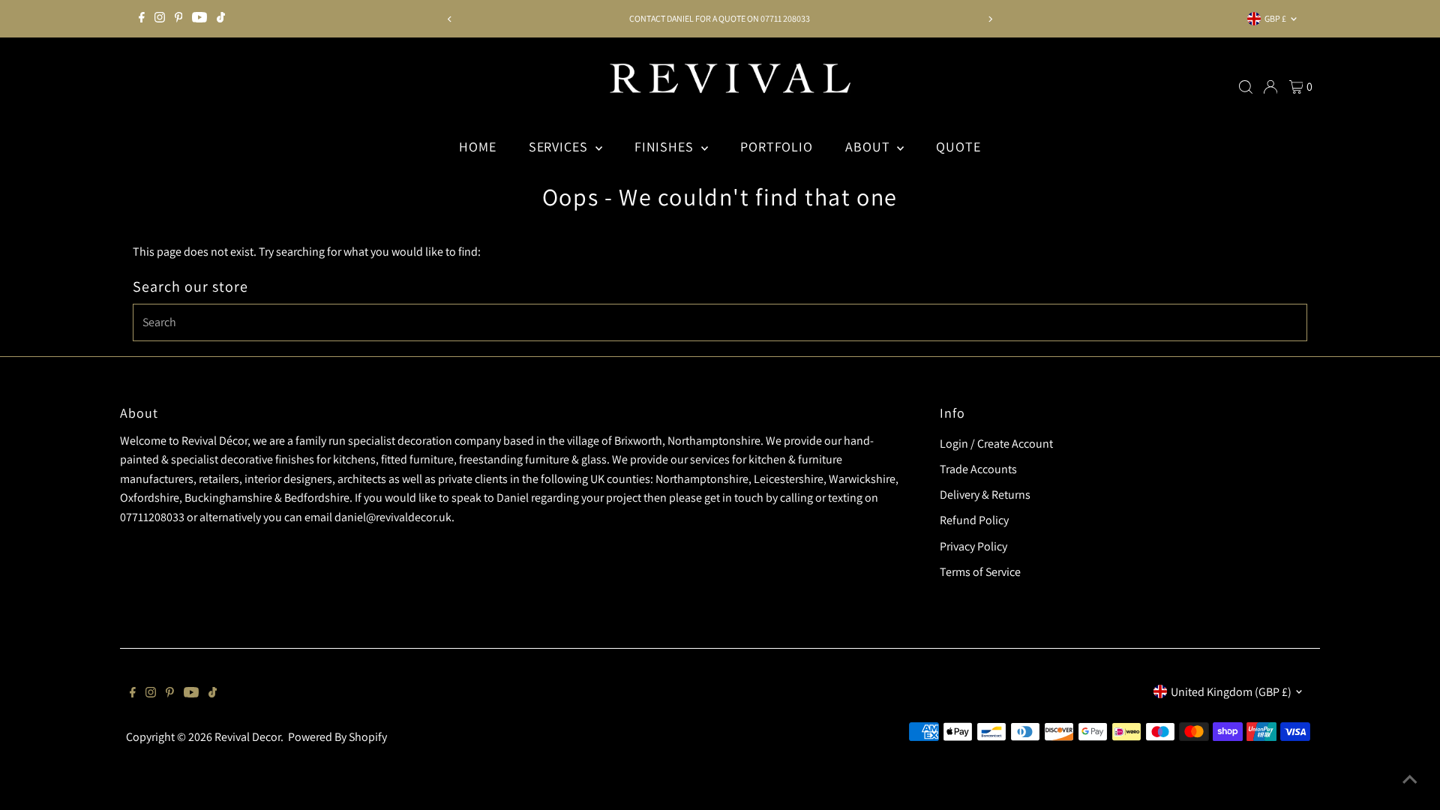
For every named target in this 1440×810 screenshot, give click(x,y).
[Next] (990, 19)
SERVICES (560, 146)
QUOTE (958, 146)
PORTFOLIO (776, 146)
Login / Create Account (996, 444)
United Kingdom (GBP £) (1231, 692)
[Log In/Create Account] (1270, 87)
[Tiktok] (221, 19)
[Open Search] (1245, 87)
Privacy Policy (973, 546)
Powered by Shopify (337, 737)
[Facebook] (141, 19)
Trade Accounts (978, 469)
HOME (477, 146)
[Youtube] (199, 19)
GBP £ (1275, 18)
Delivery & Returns (985, 494)
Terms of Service (980, 572)
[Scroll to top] (1410, 780)
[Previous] (449, 19)
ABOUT (869, 146)
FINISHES (666, 146)
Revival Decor (247, 737)
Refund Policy (974, 520)
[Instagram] (160, 19)
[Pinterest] (179, 19)
